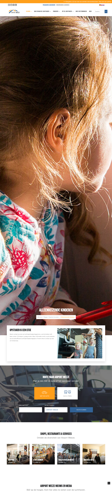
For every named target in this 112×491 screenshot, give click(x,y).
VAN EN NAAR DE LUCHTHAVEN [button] (41, 11)
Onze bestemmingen (81, 11)
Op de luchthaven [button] (67, 11)
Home (40, 317)
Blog (90, 11)
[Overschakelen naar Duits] (100, 5)
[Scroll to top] (109, 483)
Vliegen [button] (28, 11)
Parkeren (55, 11)
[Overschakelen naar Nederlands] (104, 5)
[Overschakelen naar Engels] (102, 5)
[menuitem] (29, 11)
